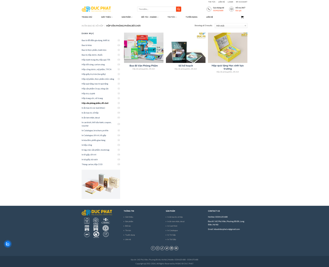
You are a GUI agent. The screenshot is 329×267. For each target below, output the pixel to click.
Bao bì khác (87, 45)
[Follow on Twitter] (167, 248)
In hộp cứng (87, 145)
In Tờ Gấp (171, 235)
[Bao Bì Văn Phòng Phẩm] (143, 48)
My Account (241, 2)
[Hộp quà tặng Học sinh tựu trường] (227, 48)
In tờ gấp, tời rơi (89, 154)
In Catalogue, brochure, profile (95, 130)
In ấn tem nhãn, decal (91, 117)
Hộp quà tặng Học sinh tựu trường (228, 67)
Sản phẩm (126, 17)
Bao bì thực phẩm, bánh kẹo (94, 50)
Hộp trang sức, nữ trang (92, 98)
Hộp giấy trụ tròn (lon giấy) (94, 74)
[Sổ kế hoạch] (185, 48)
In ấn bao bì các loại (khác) (93, 108)
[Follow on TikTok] (162, 248)
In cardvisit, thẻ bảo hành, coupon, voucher (96, 124)
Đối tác (128, 226)
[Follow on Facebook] (153, 248)
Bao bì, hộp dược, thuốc (92, 55)
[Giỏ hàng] (244, 17)
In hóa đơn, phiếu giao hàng (93, 140)
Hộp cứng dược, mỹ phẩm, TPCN (96, 69)
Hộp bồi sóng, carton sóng (93, 64)
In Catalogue (172, 230)
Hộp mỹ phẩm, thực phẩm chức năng (98, 79)
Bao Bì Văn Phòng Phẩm (144, 65)
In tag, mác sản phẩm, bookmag (95, 150)
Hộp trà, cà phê (88, 93)
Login (230, 2)
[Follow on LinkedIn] (171, 248)
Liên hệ (221, 2)
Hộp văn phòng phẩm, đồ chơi (95, 103)
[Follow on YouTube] (176, 248)
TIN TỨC (211, 2)
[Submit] (178, 9)
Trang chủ (87, 17)
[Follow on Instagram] (158, 248)
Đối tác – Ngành (149, 17)
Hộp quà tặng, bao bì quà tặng (95, 83)
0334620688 (218, 10)
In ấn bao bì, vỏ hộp (92, 25)
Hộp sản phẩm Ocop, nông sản (95, 88)
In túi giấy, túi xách (90, 159)
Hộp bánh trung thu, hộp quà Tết (96, 59)
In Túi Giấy (171, 239)
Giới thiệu (106, 17)
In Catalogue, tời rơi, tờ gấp (94, 135)
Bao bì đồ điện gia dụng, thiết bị (95, 40)
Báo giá (238, 10)
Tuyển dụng (191, 17)
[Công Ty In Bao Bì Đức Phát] (96, 9)
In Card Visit (172, 226)
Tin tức (171, 17)
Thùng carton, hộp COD (92, 164)
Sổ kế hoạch (186, 65)
